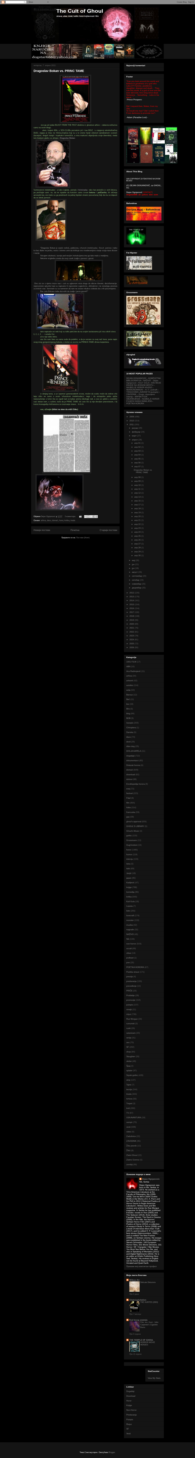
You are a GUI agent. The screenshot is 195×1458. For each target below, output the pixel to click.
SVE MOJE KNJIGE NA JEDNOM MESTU (143, 384)
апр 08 (137, 477)
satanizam (131, 1033)
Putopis (129, 1419)
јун (133, 564)
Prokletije (130, 995)
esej (128, 789)
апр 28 (137, 547)
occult (129, 948)
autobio (129, 685)
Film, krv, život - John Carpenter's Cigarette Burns (149, 1324)
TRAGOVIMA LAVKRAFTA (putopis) (142, 392)
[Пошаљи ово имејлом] (85, 516)
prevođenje (131, 986)
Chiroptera (131, 727)
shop (128, 1052)
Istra (128, 864)
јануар (135, 428)
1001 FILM (131, 662)
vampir (129, 1122)
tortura (129, 1099)
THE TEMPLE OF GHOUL (141, 1340)
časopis (129, 723)
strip (128, 1080)
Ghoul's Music (132, 831)
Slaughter (130, 1056)
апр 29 (137, 551)
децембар (137, 588)
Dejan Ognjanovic (151, 1179)
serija (128, 1038)
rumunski (130, 1023)
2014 (132, 600)
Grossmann (131, 840)
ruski (128, 1028)
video (128, 1131)
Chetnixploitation (137, 1300)
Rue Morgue (132, 1019)
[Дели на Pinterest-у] (96, 516)
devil (128, 742)
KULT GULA (143, 383)
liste (128, 911)
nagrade (130, 929)
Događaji (130, 1391)
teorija (129, 1089)
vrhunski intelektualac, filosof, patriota (95, 248)
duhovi (129, 779)
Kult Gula (130, 901)
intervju (129, 859)
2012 (132, 593)
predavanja (131, 981)
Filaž (128, 798)
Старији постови (108, 530)
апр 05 (137, 459)
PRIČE (129, 991)
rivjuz (128, 1014)
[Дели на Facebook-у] (93, 516)
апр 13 (137, 497)
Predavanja (131, 1415)
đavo (49, 520)
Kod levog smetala (138, 1320)
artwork (129, 680)
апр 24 (137, 532)
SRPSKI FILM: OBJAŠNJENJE (137, 397)
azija (128, 690)
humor (129, 854)
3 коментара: (70, 516)
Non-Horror (131, 1410)
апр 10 (137, 485)
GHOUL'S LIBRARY (135, 826)
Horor (128, 1401)
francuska (130, 812)
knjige (129, 887)
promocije (130, 1000)
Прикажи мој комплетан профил (141, 1266)
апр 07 (137, 466)
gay (128, 817)
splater (129, 1070)
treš (128, 1108)
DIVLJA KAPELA (133, 751)
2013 (132, 596)
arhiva (43, 520)
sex (127, 1042)
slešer (129, 1061)
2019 (132, 620)
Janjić (128, 873)
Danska (129, 732)
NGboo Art (134, 1280)
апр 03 (137, 451)
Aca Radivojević (133, 671)
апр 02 (137, 447)
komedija (130, 892)
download (130, 774)
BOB (128, 718)
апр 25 (137, 536)
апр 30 (137, 555)
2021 (132, 628)
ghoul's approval (133, 821)
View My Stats (154, 1378)
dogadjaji (130, 756)
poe (128, 962)
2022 (132, 632)
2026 (132, 647)
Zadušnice (131, 1136)
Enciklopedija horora (135, 784)
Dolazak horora (133, 765)
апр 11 (137, 489)
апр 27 (137, 544)
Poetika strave (132, 972)
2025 (132, 643)
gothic (129, 835)
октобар (136, 580)
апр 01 (137, 443)
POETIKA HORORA (135, 403)
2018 (132, 616)
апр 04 (137, 455)
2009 (132, 416)
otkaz (128, 953)
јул (133, 568)
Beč (128, 699)
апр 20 (137, 516)
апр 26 (137, 540)
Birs (128, 709)
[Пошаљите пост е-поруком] (80, 516)
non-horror (131, 944)
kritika (66, 520)
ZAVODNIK (131, 1141)
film (127, 803)
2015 (132, 604)
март (134, 436)
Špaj (128, 1066)
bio (127, 704)
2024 (132, 639)
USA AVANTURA (133, 1117)
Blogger (112, 1452)
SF (127, 1047)
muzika (129, 925)
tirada (73, 520)
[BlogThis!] (88, 516)
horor (61, 520)
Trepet (129, 1103)
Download (130, 1396)
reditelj (66, 248)
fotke (128, 807)
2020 (132, 624)
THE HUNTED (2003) (149, 1302)
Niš (127, 939)
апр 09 (137, 481)
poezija (129, 976)
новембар (137, 584)
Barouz (129, 695)
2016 (132, 608)
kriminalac (83, 190)
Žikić (128, 1150)
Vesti (128, 1433)
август (135, 572)
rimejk (129, 1009)
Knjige (129, 1405)
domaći (55, 520)
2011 (131, 424)
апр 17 (137, 504)
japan (128, 878)
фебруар (136, 432)
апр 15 (137, 501)
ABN (128, 666)
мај (133, 560)
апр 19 (137, 512)
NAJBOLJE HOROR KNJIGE (139, 387)
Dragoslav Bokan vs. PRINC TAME (59, 71)
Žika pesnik (131, 1146)
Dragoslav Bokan (67, 138)
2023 (132, 636)
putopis (129, 1005)
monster (130, 920)
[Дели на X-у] (91, 516)
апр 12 (137, 493)
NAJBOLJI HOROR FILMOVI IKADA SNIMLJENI (142, 400)
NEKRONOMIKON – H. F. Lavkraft (141, 390)
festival (129, 793)
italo (128, 868)
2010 (132, 420)
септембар (137, 576)
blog (128, 713)
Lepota (129, 906)
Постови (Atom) (83, 538)
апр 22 (137, 524)
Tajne (128, 1085)
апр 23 (137, 528)
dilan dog (130, 746)
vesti (128, 1127)
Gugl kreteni (131, 845)
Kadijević (130, 882)
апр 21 (137, 520)
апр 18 (137, 508)
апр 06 (137, 462)
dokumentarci (132, 760)
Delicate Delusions (148, 1282)
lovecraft (130, 915)
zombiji (129, 1164)
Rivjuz (129, 1424)
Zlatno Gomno (132, 1160)
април (135, 440)
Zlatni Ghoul (131, 1155)
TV (127, 1113)
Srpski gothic (132, 1075)
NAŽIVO (130, 934)
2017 (132, 612)
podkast (129, 958)
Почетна (75, 530)
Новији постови (42, 530)
